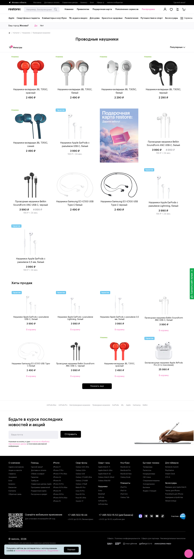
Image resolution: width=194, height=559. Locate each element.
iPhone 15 (57, 501)
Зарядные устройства (174, 497)
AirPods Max (51, 405)
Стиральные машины (151, 480)
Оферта (110, 538)
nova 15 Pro (80, 491)
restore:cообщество (115, 2)
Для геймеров (172, 463)
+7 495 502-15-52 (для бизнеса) (116, 515)
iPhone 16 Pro (58, 484)
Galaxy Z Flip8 (81, 484)
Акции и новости (15, 470)
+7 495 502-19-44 (77, 515)
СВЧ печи (147, 477)
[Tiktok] (162, 516)
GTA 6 (167, 477)
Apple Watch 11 (104, 467)
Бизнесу (84, 2)
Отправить (71, 434)
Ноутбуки (125, 463)
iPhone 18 (57, 491)
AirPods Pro (63, 405)
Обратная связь (15, 494)
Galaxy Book (125, 477)
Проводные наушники (101, 405)
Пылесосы (147, 470)
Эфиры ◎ (100, 2)
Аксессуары (171, 483)
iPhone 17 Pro (58, 470)
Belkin (145, 405)
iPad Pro (123, 487)
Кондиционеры (149, 474)
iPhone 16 (57, 480)
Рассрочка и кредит (39, 494)
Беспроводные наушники (80, 405)
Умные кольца (170, 501)
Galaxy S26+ (81, 470)
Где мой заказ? (179, 2)
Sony (100, 490)
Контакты (12, 491)
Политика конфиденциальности (127, 538)
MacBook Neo (126, 474)
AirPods (101, 497)
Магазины (37, 2)
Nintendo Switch (172, 467)
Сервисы (12, 474)
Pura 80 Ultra (81, 498)
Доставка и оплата (51, 2)
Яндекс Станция (149, 491)
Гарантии (34, 477)
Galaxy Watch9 (104, 480)
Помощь (35, 463)
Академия (13, 477)
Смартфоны (81, 463)
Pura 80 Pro (80, 494)
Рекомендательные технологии (172, 538)
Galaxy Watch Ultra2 (106, 477)
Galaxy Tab (124, 497)
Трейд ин (34, 480)
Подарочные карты (38, 491)
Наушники (26, 33)
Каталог (16, 33)
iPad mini (124, 494)
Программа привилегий (40, 487)
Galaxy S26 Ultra (82, 467)
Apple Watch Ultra (105, 470)
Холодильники (149, 484)
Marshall (101, 494)
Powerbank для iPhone (174, 494)
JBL (122, 405)
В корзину (31, 330)
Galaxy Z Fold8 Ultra (84, 477)
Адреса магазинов (16, 467)
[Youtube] (157, 516)
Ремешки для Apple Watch (175, 487)
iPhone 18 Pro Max (60, 498)
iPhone (56, 463)
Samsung (136, 405)
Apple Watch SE (104, 474)
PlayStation (169, 470)
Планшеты (125, 483)
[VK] (151, 516)
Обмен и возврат (37, 474)
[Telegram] (146, 516)
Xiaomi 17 (79, 501)
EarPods (115, 405)
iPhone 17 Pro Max (60, 474)
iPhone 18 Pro (58, 494)
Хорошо (71, 550)
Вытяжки (146, 487)
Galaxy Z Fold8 (82, 480)
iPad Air (123, 490)
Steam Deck (170, 474)
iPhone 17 (57, 467)
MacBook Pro (125, 470)
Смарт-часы (104, 463)
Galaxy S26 (80, 474)
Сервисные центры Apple (41, 484)
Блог (92, 2)
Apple (128, 405)
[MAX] (140, 516)
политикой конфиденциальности (31, 551)
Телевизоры (147, 467)
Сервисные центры (70, 2)
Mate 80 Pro (80, 487)
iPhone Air (57, 477)
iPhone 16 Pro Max (60, 487)
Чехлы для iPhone (172, 490)
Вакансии (12, 487)
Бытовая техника (151, 463)
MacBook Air (125, 467)
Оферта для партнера (150, 538)
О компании (14, 463)
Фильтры (16, 47)
